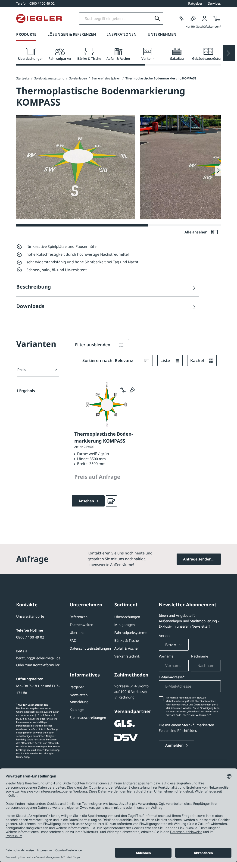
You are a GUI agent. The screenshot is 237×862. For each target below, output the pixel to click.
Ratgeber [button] (195, 3)
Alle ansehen (196, 232)
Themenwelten (81, 624)
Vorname (166, 656)
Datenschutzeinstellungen (90, 648)
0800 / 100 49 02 (30, 637)
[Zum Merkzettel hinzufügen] (132, 390)
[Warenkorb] (215, 18)
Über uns (77, 632)
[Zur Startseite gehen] (39, 18)
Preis (21, 369)
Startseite (22, 78)
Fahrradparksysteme (130, 632)
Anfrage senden (197, 559)
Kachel (197, 360)
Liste (165, 360)
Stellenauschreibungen (88, 717)
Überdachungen (127, 616)
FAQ (73, 640)
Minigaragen (124, 624)
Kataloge (77, 709)
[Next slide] (229, 53)
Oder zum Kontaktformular (37, 665)
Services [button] (214, 3)
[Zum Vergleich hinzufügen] (123, 390)
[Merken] (193, 18)
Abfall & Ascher (126, 648)
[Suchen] (157, 18)
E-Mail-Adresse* (171, 677)
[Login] (204, 18)
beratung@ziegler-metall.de (38, 658)
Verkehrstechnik (127, 656)
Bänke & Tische (126, 640)
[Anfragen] (111, 501)
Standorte (36, 616)
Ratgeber (77, 687)
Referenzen (78, 616)
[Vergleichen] (181, 18)
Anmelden (174, 745)
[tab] (30, 54)
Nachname (199, 656)
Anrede (164, 635)
